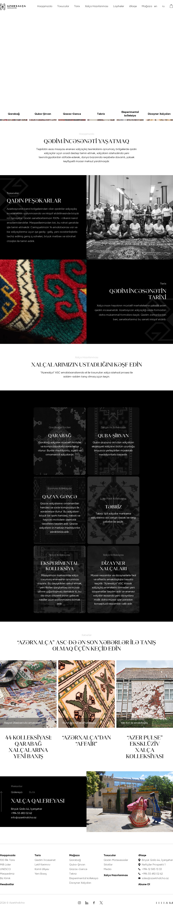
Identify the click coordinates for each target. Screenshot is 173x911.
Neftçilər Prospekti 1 (153, 864)
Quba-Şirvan (43, 114)
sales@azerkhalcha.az (155, 878)
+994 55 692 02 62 (21, 813)
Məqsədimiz (7, 873)
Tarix (77, 6)
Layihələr (118, 6)
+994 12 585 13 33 (152, 869)
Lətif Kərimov (42, 864)
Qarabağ (14, 114)
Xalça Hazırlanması (96, 6)
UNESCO (5, 869)
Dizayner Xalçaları (159, 114)
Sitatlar (108, 864)
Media (107, 869)
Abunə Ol (144, 884)
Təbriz (101, 114)
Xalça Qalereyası (38, 801)
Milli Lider (5, 864)
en (155, 6)
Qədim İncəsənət (45, 860)
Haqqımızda (44, 6)
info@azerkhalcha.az (23, 817)
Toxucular (63, 6)
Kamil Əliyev (42, 869)
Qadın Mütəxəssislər (116, 860)
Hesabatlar (7, 884)
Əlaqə (133, 6)
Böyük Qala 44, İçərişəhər (26, 808)
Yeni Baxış (41, 873)
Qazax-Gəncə (72, 114)
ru (163, 6)
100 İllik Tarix (7, 860)
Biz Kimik (5, 878)
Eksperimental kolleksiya (130, 113)
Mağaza (147, 6)
